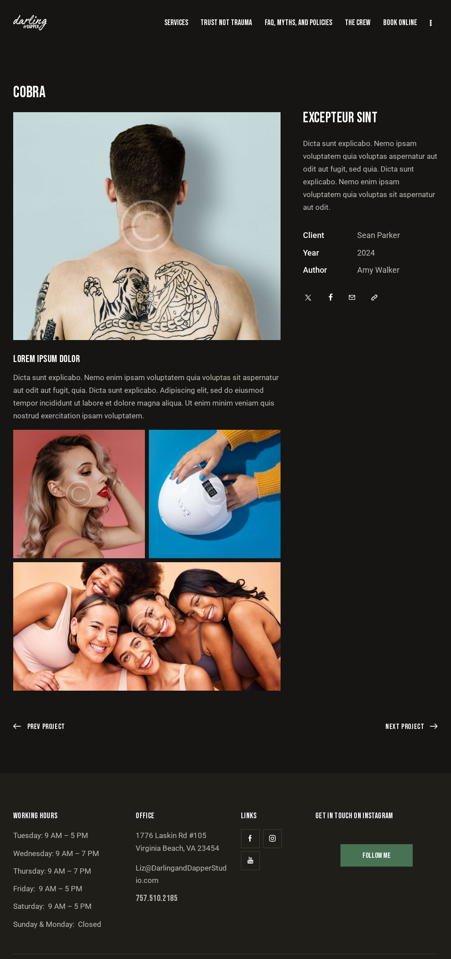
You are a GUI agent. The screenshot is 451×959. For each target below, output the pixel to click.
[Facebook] (331, 297)
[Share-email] (352, 297)
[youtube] (250, 860)
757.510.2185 (156, 898)
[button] (374, 297)
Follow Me (376, 855)
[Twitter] (308, 297)
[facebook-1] (250, 838)
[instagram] (272, 838)
